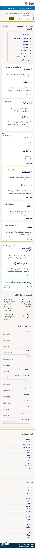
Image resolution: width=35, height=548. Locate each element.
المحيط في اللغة (24, 50)
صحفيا (28, 350)
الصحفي (27, 356)
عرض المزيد (29, 94)
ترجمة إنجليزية (25, 60)
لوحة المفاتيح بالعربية (25, 8)
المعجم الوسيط (24, 47)
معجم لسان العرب (23, 53)
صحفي (27, 331)
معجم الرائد (26, 44)
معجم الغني (25, 41)
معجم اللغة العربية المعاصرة (21, 38)
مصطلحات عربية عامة (22, 57)
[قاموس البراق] (30, 3)
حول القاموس (11, 8)
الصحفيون (27, 381)
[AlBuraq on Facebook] (2, 545)
